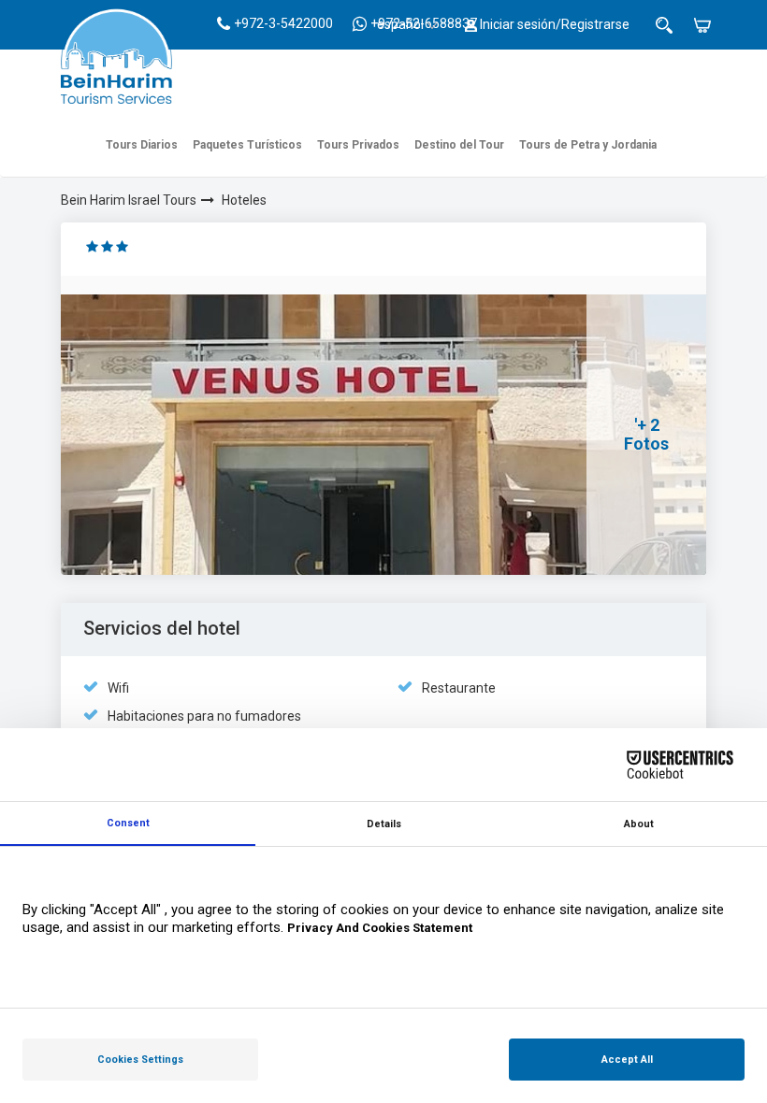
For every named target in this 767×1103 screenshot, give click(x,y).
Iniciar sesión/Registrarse (553, 24)
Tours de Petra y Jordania (588, 144)
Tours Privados (358, 144)
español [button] (400, 24)
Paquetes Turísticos (247, 144)
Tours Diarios (142, 144)
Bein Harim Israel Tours (128, 200)
